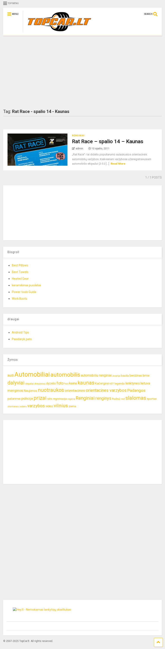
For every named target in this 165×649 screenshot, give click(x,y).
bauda (125, 375)
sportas (152, 398)
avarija (116, 375)
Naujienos (30, 390)
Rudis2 (116, 398)
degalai (29, 383)
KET (112, 383)
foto (60, 383)
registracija (60, 398)
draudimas (40, 383)
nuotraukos (51, 390)
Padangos (136, 390)
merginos (15, 390)
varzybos (36, 405)
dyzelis (51, 383)
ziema (72, 406)
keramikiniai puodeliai (26, 285)
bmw (146, 375)
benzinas (136, 375)
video (49, 406)
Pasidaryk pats (22, 339)
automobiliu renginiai (96, 375)
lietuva (145, 383)
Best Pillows (20, 265)
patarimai (14, 398)
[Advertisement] (82, 72)
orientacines (75, 390)
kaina (73, 383)
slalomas (135, 398)
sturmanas (13, 406)
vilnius (61, 406)
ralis (49, 398)
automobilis (65, 374)
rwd (123, 399)
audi (11, 375)
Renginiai (78, 135)
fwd (66, 383)
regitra (71, 398)
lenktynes (132, 383)
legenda (120, 383)
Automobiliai (32, 374)
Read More (118, 163)
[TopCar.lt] (57, 32)
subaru (23, 406)
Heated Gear (20, 278)
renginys (103, 398)
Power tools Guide (24, 292)
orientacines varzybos (106, 390)
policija (27, 398)
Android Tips (20, 332)
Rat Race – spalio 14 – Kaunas (107, 141)
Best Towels (20, 272)
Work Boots (19, 298)
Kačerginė (102, 383)
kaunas (86, 383)
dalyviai (16, 383)
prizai (40, 398)
